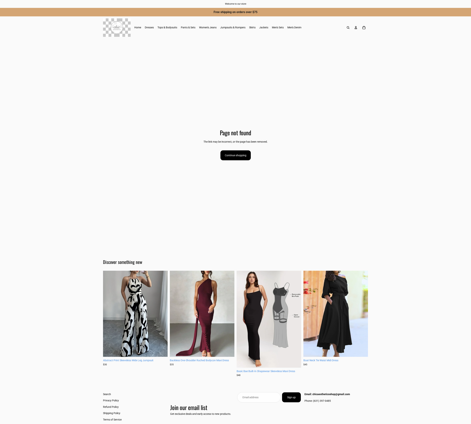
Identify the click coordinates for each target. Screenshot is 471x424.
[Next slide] (162, 314)
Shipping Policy (111, 413)
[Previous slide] (108, 314)
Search (107, 394)
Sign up (291, 397)
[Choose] (162, 351)
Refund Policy (111, 406)
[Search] (348, 28)
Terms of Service (112, 419)
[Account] (356, 28)
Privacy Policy (111, 400)
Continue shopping (235, 155)
